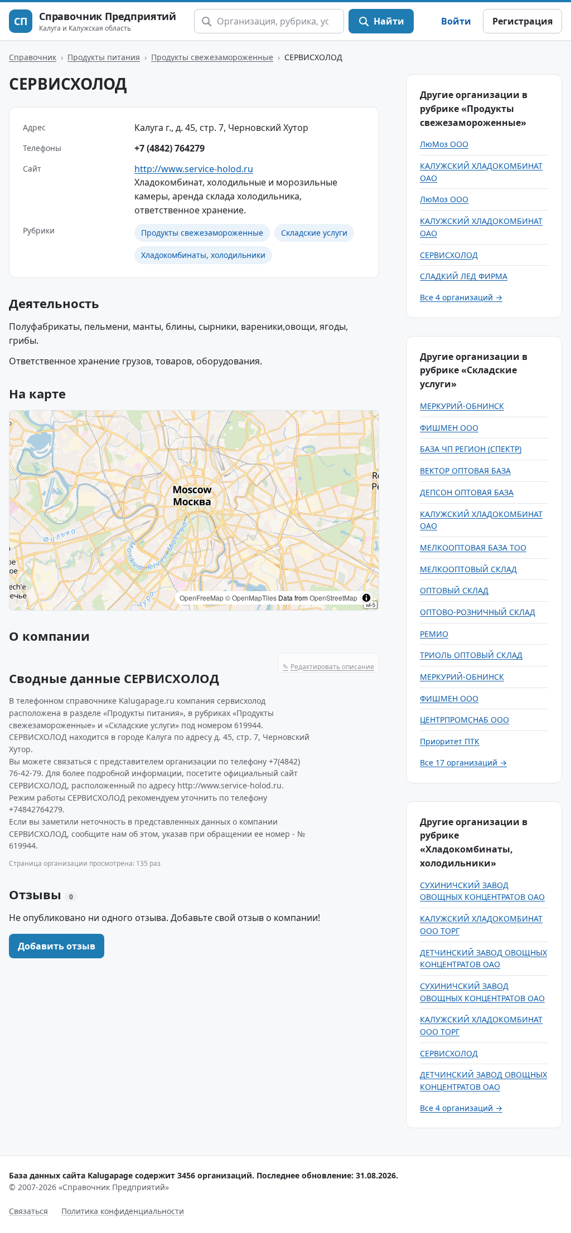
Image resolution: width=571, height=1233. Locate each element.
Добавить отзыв (56, 946)
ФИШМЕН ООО (449, 427)
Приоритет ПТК (450, 741)
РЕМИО (434, 633)
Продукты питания (103, 57)
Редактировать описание (328, 666)
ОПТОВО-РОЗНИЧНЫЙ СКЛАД (477, 612)
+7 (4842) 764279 (169, 148)
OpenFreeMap (202, 597)
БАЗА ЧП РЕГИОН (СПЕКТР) (470, 449)
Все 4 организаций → (461, 297)
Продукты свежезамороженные (212, 57)
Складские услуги (314, 232)
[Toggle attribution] (366, 598)
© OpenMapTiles (251, 597)
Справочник (32, 57)
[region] (194, 510)
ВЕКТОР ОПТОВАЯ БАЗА (465, 470)
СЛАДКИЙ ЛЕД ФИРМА (463, 276)
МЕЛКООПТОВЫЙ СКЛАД (468, 569)
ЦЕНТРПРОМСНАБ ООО (464, 719)
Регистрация (522, 21)
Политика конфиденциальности (122, 1211)
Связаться (28, 1211)
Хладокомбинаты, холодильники (203, 255)
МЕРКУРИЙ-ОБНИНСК (462, 406)
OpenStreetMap (333, 597)
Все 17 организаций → (463, 762)
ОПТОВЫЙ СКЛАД (454, 590)
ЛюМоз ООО (444, 144)
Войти (456, 21)
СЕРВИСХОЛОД (449, 255)
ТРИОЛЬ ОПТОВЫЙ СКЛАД (471, 655)
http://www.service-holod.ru (193, 169)
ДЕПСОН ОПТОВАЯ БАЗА (467, 492)
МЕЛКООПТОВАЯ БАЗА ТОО (473, 547)
